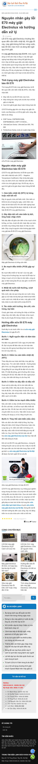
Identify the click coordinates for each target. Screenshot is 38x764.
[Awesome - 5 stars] (11, 519)
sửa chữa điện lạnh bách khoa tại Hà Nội (15, 740)
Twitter (33, 522)
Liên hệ (5, 730)
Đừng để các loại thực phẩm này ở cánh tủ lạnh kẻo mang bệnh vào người (19, 651)
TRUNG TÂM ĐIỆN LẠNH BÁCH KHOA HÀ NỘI (18, 755)
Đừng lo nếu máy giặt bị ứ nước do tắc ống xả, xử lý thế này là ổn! (19, 620)
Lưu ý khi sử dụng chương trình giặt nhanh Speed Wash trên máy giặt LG (18, 667)
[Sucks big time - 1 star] (3, 519)
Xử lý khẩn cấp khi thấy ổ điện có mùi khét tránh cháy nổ (19, 626)
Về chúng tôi (6, 727)
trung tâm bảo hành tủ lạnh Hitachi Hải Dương (19, 745)
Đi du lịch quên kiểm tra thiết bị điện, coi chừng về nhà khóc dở (18, 639)
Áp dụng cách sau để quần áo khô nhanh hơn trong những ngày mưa (17, 614)
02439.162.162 (25, 761)
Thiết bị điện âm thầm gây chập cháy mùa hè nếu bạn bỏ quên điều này (18, 645)
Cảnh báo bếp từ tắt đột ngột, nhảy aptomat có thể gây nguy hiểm (18, 632)
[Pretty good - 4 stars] (9, 519)
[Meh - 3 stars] (7, 519)
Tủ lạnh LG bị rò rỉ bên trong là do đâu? (19, 662)
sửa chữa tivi (22, 744)
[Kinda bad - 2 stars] (5, 519)
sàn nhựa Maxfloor (11, 744)
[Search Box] (33, 598)
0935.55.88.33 (14, 761)
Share (28, 522)
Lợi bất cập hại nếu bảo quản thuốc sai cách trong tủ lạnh (19, 657)
